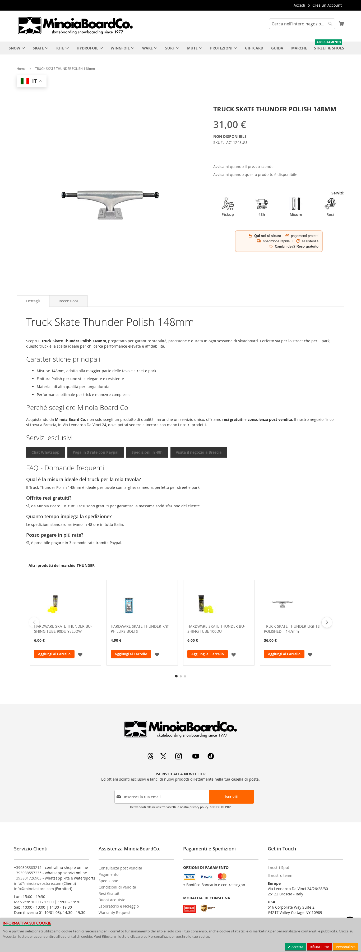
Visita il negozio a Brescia (198, 452)
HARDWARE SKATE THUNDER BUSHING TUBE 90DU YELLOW (63, 629)
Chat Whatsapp (45, 452)
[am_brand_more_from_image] (65, 603)
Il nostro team (280, 875)
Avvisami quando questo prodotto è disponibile (255, 174)
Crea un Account (327, 5)
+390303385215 (27, 867)
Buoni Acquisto (112, 899)
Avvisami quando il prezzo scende (243, 166)
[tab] (33, 301)
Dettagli (33, 300)
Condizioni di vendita (117, 887)
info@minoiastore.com (34, 888)
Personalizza (345, 946)
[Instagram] (179, 757)
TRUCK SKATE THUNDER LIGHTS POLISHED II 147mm (292, 629)
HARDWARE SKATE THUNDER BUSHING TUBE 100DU (216, 629)
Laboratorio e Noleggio (119, 906)
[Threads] (151, 757)
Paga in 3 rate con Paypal (95, 452)
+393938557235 (27, 872)
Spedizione (108, 880)
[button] (80, 654)
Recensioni (68, 300)
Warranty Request (115, 912)
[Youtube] (196, 757)
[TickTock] (210, 757)
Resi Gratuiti (110, 893)
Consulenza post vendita (120, 868)
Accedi (299, 5)
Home (21, 68)
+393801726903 (27, 878)
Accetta (297, 946)
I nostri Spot (278, 867)
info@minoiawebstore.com (37, 883)
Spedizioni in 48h (147, 452)
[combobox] (302, 24)
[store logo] (75, 25)
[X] (164, 757)
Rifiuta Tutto (319, 946)
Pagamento (108, 874)
